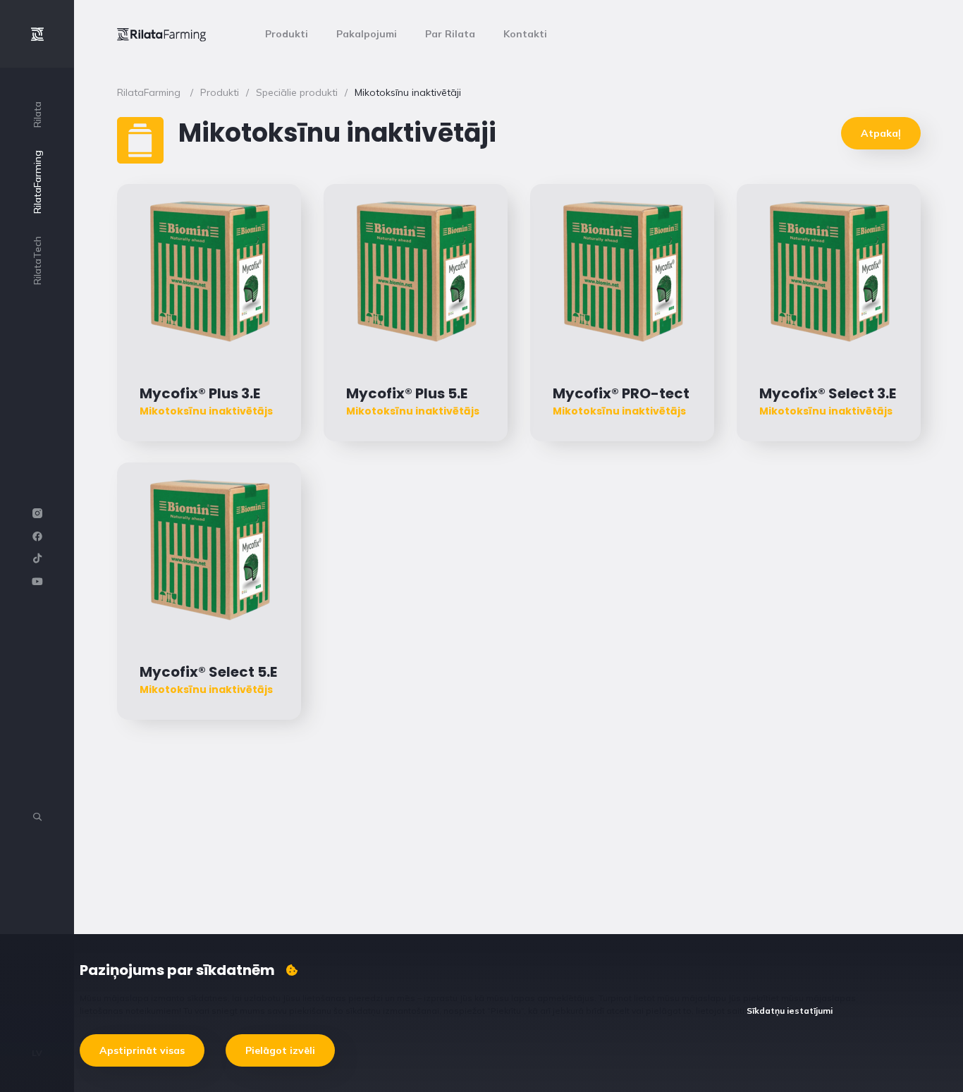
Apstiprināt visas (142, 1050)
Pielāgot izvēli (280, 1050)
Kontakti (525, 33)
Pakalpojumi (366, 33)
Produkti (286, 33)
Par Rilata (450, 33)
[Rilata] (161, 34)
